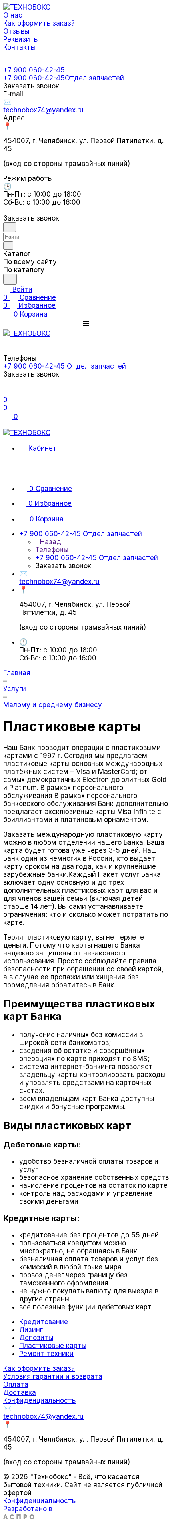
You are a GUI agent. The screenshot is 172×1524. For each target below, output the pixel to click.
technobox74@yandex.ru (43, 110)
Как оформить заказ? (39, 1368)
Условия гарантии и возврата (52, 1376)
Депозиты (36, 1338)
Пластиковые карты (52, 1346)
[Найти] (10, 279)
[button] (86, 323)
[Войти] (6, 392)
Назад (49, 542)
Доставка (19, 1392)
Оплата (15, 1384)
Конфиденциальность (39, 1400)
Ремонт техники (46, 1354)
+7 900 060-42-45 (34, 70)
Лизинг (31, 1330)
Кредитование (43, 1322)
